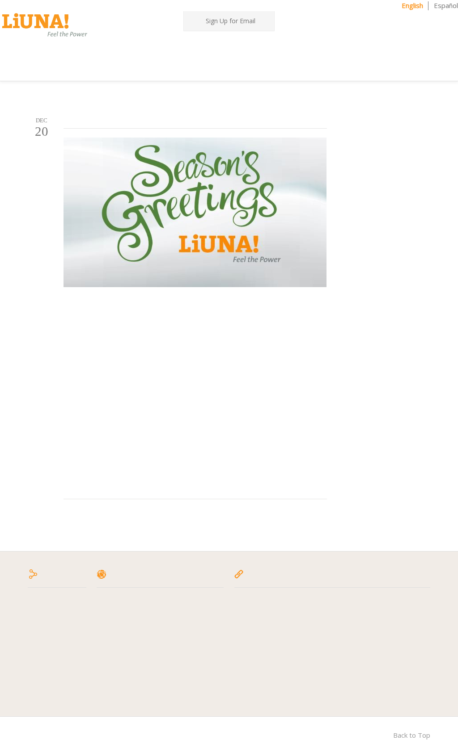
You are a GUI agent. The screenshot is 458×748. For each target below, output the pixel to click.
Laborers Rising (260, 655)
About (154, 48)
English (412, 5)
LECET (246, 666)
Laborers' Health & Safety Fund (284, 612)
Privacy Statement (126, 658)
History (110, 623)
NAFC (367, 634)
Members (329, 48)
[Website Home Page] (44, 24)
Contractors (209, 66)
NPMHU (372, 655)
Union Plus (375, 666)
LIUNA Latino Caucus (391, 602)
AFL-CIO (249, 602)
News (222, 48)
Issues (189, 48)
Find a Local (417, 19)
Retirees (111, 646)
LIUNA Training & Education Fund (286, 677)
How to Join (116, 634)
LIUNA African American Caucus (283, 688)
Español (446, 5)
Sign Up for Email (230, 21)
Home (126, 48)
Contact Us (259, 66)
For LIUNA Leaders (269, 48)
